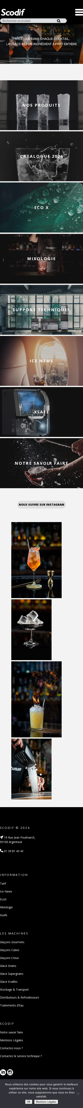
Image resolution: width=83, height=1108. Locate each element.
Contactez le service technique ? (21, 1056)
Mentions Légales (11, 1040)
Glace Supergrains (11, 974)
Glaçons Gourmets (12, 942)
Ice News (6, 891)
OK (29, 1101)
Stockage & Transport (14, 989)
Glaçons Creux (9, 958)
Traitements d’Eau (12, 1005)
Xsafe (3, 915)
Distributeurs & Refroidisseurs (19, 997)
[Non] (78, 1094)
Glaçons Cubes (9, 950)
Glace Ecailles (9, 982)
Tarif (3, 883)
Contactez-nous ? (11, 1048)
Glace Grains (8, 966)
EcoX (3, 899)
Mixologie (6, 907)
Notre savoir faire (11, 1032)
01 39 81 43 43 (13, 851)
